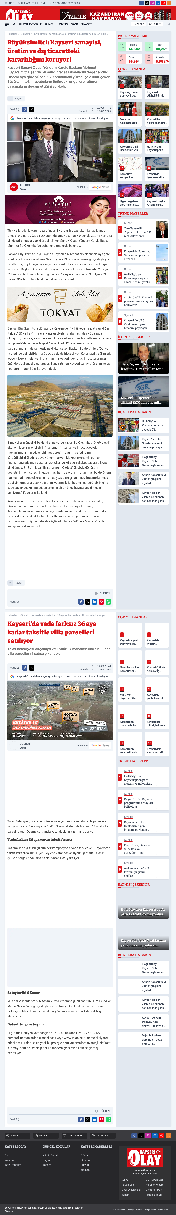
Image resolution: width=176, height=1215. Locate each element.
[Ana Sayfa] (14, 24)
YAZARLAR (102, 1135)
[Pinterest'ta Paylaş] (101, 602)
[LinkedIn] (158, 3)
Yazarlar (10, 1160)
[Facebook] (141, 3)
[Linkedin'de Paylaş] (94, 602)
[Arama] (169, 24)
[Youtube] (163, 3)
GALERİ (158, 24)
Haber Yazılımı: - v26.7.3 (142, 1209)
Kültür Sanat (50, 1155)
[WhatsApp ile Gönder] (108, 602)
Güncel (50, 24)
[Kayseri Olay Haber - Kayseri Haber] (145, 1157)
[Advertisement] (60, 555)
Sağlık (46, 1160)
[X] (147, 3)
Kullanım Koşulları (155, 1184)
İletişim (40, 3)
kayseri (19, 98)
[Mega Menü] (7, 24)
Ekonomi (25, 33)
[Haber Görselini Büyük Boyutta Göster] (60, 152)
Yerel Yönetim (13, 1165)
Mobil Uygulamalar (131, 1189)
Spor (74, 24)
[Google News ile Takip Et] (100, 187)
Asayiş (63, 24)
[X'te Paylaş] (31, 109)
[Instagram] (152, 3)
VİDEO (140, 24)
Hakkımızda (127, 1184)
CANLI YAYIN (75, 1135)
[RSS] (169, 3)
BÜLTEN (25, 187)
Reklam (25, 3)
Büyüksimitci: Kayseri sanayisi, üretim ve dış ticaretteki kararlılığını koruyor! (70, 34)
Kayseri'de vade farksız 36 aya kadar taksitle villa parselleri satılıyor (69, 615)
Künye (11, 3)
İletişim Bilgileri (154, 1194)
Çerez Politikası (154, 1189)
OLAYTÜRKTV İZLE (30, 24)
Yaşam (47, 1165)
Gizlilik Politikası (154, 1179)
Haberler (12, 33)
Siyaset (86, 24)
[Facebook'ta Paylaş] (25, 109)
